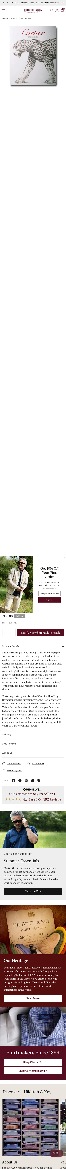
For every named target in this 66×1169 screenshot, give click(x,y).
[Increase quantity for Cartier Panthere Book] (13, 632)
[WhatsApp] (33, 780)
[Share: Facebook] (13, 780)
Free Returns (9, 743)
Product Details (10, 646)
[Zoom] (33, 55)
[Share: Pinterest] (26, 780)
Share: (5, 780)
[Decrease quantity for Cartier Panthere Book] (4, 632)
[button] (3, 10)
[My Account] (57, 10)
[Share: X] (20, 780)
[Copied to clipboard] (39, 780)
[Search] (51, 10)
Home (5, 18)
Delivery (6, 734)
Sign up (49, 600)
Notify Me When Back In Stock (40, 633)
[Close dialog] (64, 557)
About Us (7, 752)
